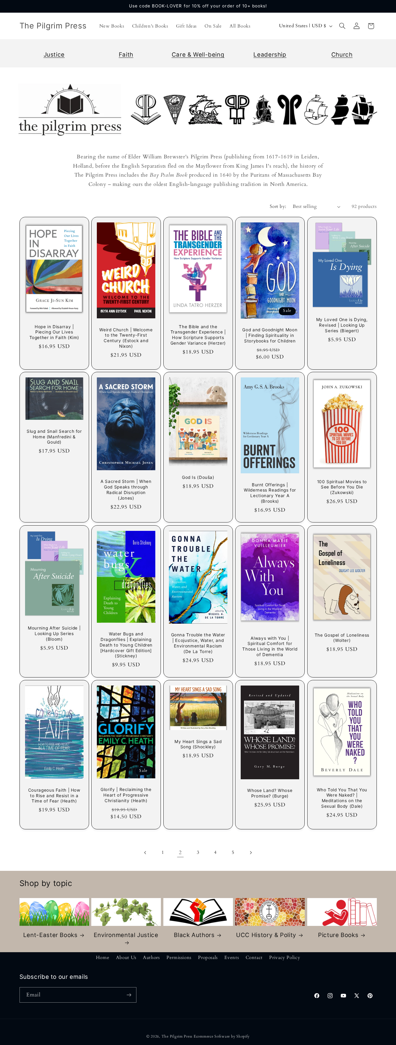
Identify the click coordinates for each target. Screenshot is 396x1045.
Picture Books (338, 935)
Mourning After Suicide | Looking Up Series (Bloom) (54, 634)
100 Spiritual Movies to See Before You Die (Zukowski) (342, 487)
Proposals (208, 957)
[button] (342, 26)
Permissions (179, 957)
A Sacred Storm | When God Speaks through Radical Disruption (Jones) (126, 490)
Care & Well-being (198, 54)
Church (342, 54)
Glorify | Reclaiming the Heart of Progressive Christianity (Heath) (126, 795)
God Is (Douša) (198, 477)
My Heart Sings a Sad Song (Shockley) (198, 744)
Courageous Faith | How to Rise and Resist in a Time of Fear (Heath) (54, 795)
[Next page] (250, 852)
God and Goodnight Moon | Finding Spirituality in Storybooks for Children (270, 335)
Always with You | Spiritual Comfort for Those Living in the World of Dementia (270, 646)
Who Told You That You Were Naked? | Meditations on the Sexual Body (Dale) (342, 797)
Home (103, 957)
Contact (254, 957)
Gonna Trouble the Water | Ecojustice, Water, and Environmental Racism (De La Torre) (198, 643)
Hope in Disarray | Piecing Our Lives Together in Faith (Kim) (54, 332)
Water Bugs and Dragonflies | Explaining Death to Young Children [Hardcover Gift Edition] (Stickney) (126, 644)
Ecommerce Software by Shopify (222, 1036)
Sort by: (278, 206)
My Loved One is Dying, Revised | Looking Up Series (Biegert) (342, 325)
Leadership (269, 54)
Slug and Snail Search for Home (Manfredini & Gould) (54, 437)
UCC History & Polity (266, 935)
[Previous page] (145, 852)
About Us (126, 957)
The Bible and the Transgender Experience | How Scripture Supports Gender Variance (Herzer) (198, 334)
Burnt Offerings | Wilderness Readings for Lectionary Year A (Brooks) (270, 493)
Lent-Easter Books (50, 935)
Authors (151, 957)
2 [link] (180, 852)
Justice (54, 54)
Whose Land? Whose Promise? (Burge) (270, 793)
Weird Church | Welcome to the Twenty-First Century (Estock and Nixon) (126, 337)
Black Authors (194, 935)
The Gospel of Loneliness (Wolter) (342, 637)
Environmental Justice (126, 935)
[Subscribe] (129, 994)
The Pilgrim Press (177, 1036)
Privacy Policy (284, 957)
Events (231, 957)
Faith (126, 54)
